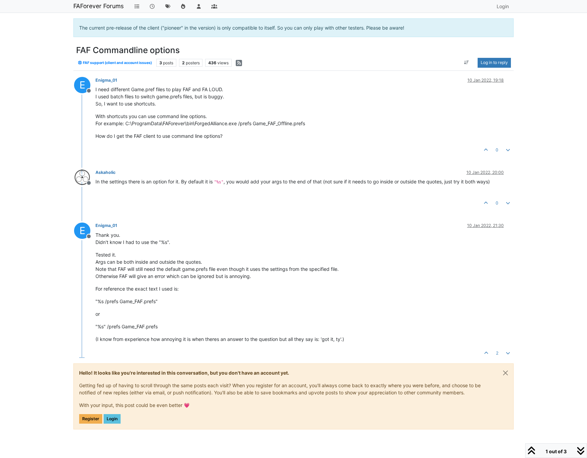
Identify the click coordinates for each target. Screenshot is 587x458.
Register (90, 418)
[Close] (505, 373)
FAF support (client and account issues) (117, 63)
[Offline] (84, 177)
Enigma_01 (106, 80)
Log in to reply (494, 62)
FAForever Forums (98, 6)
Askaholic (105, 172)
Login (112, 418)
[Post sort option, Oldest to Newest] (466, 62)
